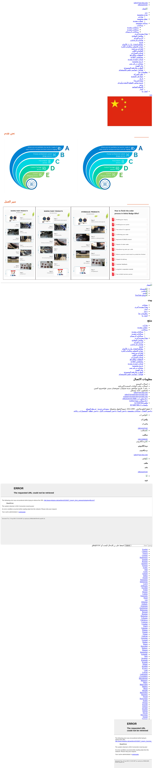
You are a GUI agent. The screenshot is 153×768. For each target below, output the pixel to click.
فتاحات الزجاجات (136, 40)
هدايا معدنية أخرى (141, 34)
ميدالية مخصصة (142, 23)
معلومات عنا (143, 72)
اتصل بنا (145, 91)
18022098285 (143, 439)
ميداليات (140, 25)
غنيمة (141, 42)
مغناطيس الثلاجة (137, 57)
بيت (146, 13)
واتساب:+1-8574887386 (139, 405)
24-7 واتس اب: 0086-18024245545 (135, 399)
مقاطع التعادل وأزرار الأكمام (132, 44)
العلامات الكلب (137, 51)
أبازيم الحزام (138, 38)
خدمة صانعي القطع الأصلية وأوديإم (130, 83)
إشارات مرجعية (137, 49)
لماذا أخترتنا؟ (138, 81)
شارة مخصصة (142, 15)
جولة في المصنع (137, 76)
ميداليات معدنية (133, 27)
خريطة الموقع (91, 409)
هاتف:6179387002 (141, 403)
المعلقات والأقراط (136, 55)
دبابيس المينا (122, 411)
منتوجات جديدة (103, 409)
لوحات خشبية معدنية (135, 59)
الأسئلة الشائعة (137, 87)
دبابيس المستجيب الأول (108, 411)
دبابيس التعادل (146, 411)
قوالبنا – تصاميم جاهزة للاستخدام (131, 70)
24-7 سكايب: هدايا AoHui (138, 401)
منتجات (145, 305)
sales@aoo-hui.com (141, 3)
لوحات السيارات (137, 53)
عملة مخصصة (142, 19)
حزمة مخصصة (137, 61)
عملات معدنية (138, 21)
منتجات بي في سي (136, 64)
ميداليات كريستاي (132, 32)
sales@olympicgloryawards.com (136, 394)
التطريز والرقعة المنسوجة (133, 68)
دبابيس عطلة (93, 411)
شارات (140, 17)
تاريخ (141, 79)
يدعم (141, 85)
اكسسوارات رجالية (81, 411)
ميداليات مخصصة (134, 411)
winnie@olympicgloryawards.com (135, 396)
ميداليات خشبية (133, 30)
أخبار (141, 89)
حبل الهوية (139, 66)
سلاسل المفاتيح (137, 36)
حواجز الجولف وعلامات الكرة (132, 47)
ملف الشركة (138, 74)
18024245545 (143, 5)
